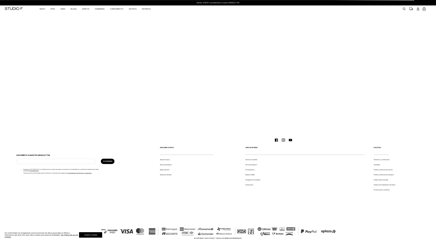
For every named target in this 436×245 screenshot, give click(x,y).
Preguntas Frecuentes (252, 180)
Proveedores (249, 170)
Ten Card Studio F (251, 165)
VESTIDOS (133, 9)
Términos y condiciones (382, 159)
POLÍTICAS (377, 147)
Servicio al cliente (251, 159)
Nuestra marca (165, 159)
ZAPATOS (85, 9)
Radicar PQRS (250, 175)
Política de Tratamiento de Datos (384, 185)
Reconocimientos (166, 165)
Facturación (249, 185)
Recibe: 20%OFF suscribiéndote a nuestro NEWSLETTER (218, 3)
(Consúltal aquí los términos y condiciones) (80, 173)
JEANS (62, 9)
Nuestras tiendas (165, 175)
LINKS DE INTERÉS (251, 147)
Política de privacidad (381, 180)
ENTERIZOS (146, 9)
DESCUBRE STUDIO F (167, 147)
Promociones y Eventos (382, 190)
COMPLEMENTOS (116, 9)
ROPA (53, 9)
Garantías (377, 165)
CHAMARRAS (100, 9)
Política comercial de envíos (383, 170)
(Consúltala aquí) (34, 170)
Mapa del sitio (164, 170)
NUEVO (42, 9)
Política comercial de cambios (384, 175)
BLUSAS (74, 9)
